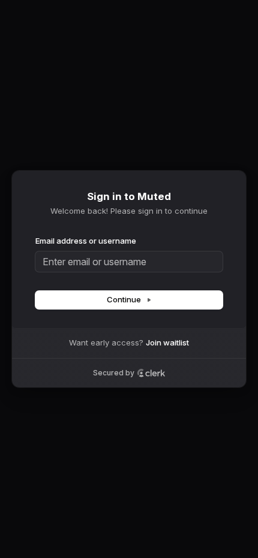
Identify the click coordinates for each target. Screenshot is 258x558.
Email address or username (85, 240)
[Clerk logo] (151, 373)
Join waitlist (167, 342)
